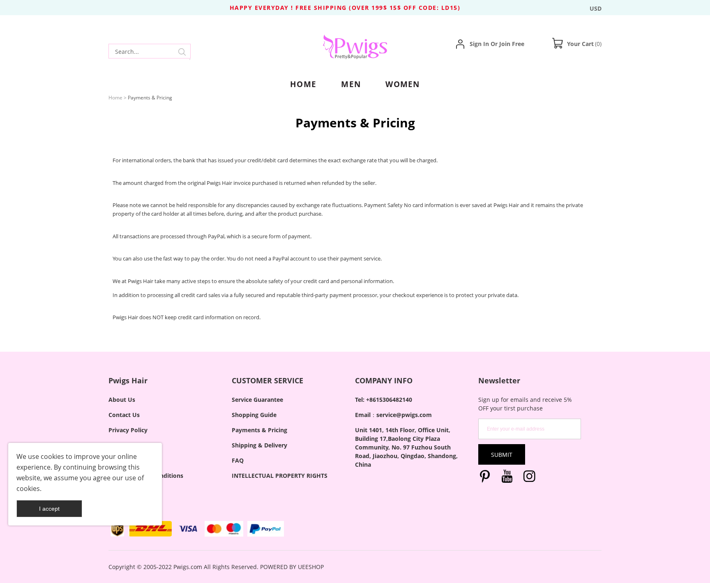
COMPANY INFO (384, 380)
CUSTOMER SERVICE (267, 380)
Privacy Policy (128, 430)
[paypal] (265, 529)
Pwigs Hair (128, 380)
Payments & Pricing (259, 430)
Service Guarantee (257, 399)
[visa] (188, 529)
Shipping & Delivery (259, 445)
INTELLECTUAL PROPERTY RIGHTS (279, 475)
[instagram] (531, 478)
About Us (121, 399)
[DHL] (149, 529)
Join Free (511, 44)
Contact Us (124, 415)
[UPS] (117, 529)
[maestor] (224, 529)
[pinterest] (486, 478)
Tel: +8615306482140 (383, 399)
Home (115, 97)
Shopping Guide (254, 415)
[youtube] (508, 478)
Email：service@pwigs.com (393, 415)
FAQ (238, 460)
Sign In (479, 44)
